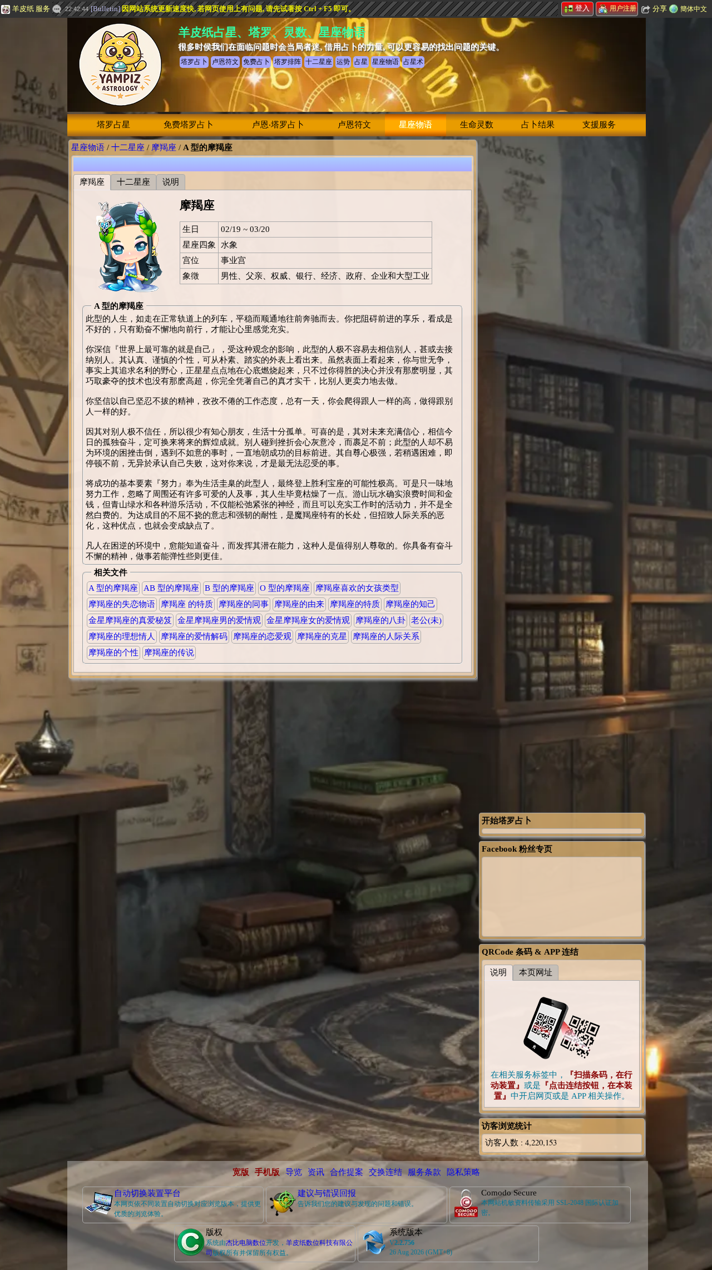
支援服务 (599, 124)
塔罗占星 (113, 124)
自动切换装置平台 (147, 1193)
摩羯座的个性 (113, 652)
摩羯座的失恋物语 (121, 604)
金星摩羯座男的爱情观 (219, 620)
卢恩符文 (354, 124)
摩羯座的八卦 (380, 620)
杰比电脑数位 (246, 1243)
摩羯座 (163, 147)
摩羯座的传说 (169, 652)
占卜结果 (538, 124)
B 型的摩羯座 (229, 588)
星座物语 (415, 124)
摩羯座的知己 (410, 604)
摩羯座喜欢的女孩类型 (357, 588)
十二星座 (128, 147)
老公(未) (426, 620)
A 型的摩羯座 (113, 588)
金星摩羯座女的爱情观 (308, 620)
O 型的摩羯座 (285, 588)
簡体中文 (693, 9)
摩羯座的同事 (244, 604)
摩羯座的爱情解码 (194, 636)
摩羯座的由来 (299, 604)
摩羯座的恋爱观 (262, 636)
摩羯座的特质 (355, 604)
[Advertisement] (561, 306)
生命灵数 (476, 124)
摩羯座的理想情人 (121, 636)
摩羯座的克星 (322, 636)
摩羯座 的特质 (187, 604)
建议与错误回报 (327, 1193)
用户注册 (623, 8)
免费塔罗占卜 (189, 124)
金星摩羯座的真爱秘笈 (130, 620)
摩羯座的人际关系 (386, 636)
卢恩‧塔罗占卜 (278, 124)
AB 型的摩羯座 (171, 588)
